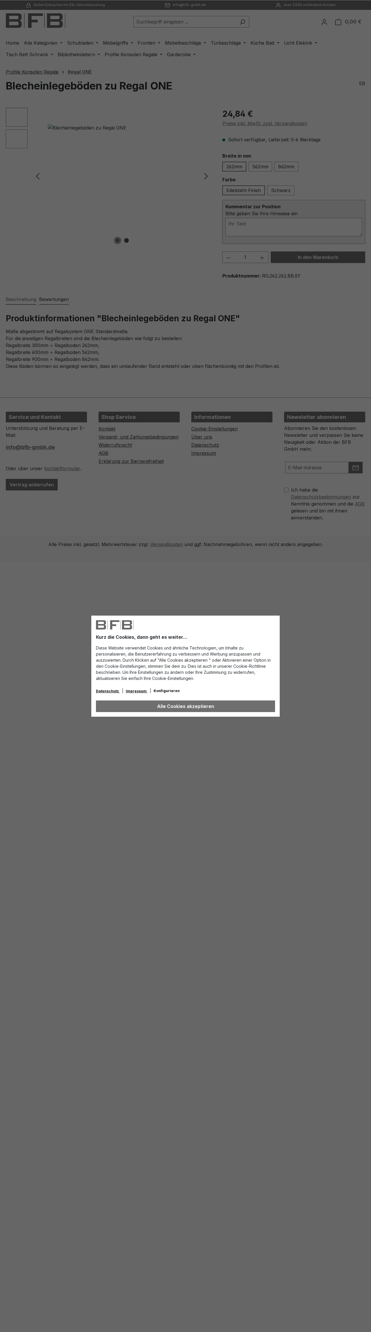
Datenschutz (108, 691)
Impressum (137, 691)
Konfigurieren (167, 691)
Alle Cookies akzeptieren (185, 706)
